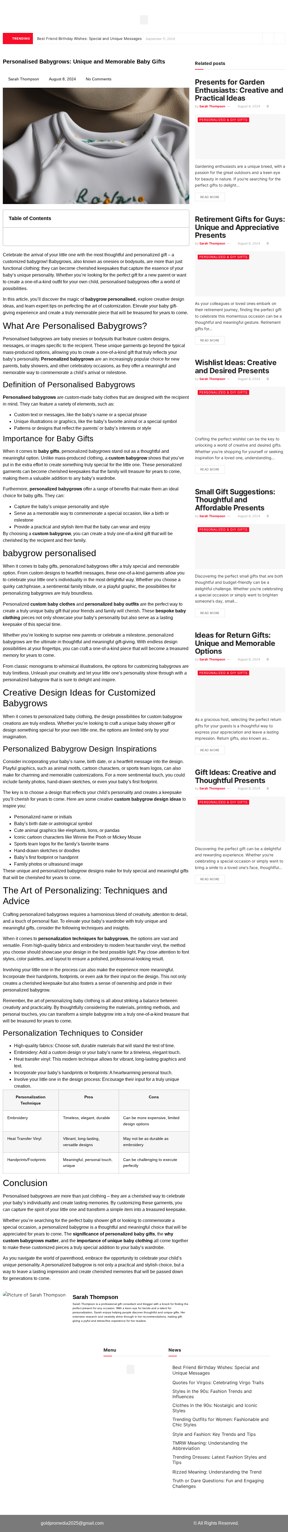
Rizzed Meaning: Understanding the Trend (217, 1472)
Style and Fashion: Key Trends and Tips (214, 1434)
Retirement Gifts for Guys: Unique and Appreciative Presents (240, 227)
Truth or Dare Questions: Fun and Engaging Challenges (218, 1483)
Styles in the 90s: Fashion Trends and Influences (212, 1393)
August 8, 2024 (248, 106)
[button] (144, 19)
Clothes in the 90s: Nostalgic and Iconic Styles (214, 1407)
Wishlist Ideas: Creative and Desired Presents (236, 366)
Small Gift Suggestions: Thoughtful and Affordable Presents (235, 499)
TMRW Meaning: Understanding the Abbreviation (210, 1445)
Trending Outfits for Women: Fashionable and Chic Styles (220, 1421)
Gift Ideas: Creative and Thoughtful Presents (235, 776)
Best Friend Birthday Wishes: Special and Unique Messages (89, 38)
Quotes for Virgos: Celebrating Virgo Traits (218, 1382)
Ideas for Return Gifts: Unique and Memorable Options (235, 643)
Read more (210, 197)
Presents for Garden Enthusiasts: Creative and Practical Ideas (239, 90)
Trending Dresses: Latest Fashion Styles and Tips (219, 1459)
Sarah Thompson (212, 106)
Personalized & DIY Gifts (223, 120)
